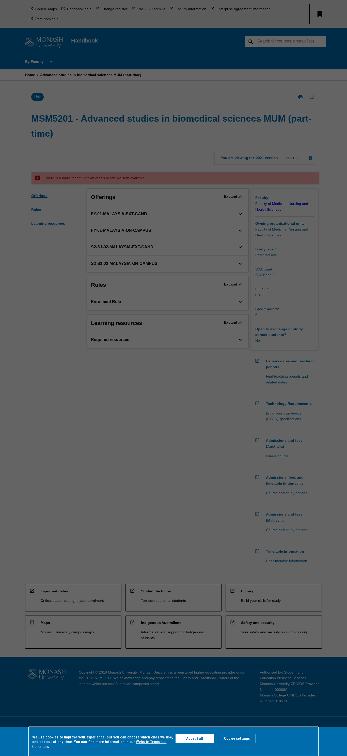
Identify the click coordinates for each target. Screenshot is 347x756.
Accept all (194, 738)
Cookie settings (237, 738)
